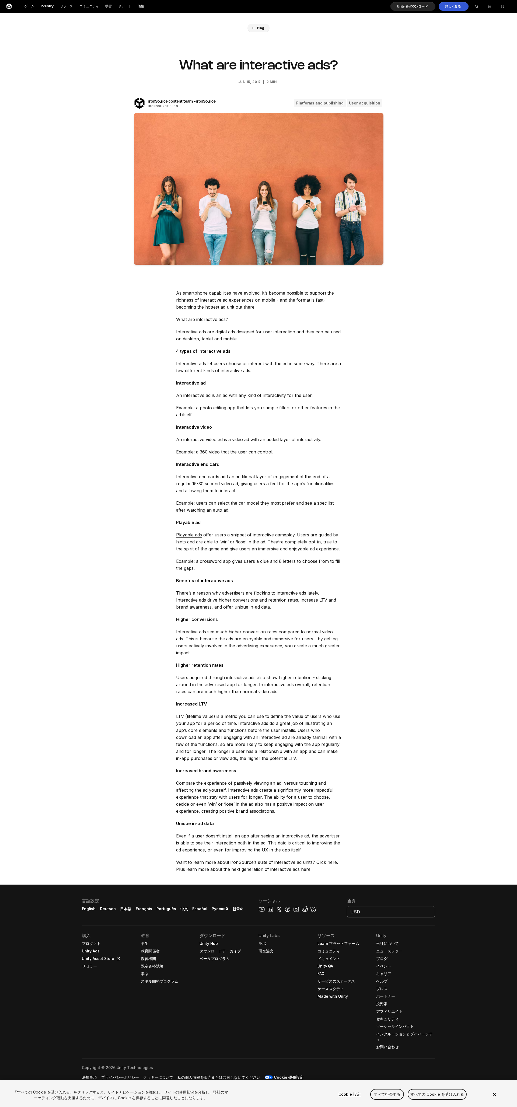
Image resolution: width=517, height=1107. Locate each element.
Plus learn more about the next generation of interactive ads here (243, 869)
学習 (108, 6)
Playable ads (189, 534)
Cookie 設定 (349, 1094)
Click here (326, 862)
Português (166, 908)
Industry (47, 6)
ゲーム (29, 6)
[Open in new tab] (117, 958)
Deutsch (108, 908)
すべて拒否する (387, 1094)
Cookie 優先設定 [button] (288, 1077)
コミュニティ (89, 6)
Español (199, 908)
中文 (184, 908)
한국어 (238, 908)
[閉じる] (494, 1094)
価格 (141, 6)
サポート (124, 6)
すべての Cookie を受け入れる (437, 1094)
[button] (412, 6)
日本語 (125, 908)
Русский (220, 908)
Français (144, 908)
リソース (66, 6)
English (89, 908)
